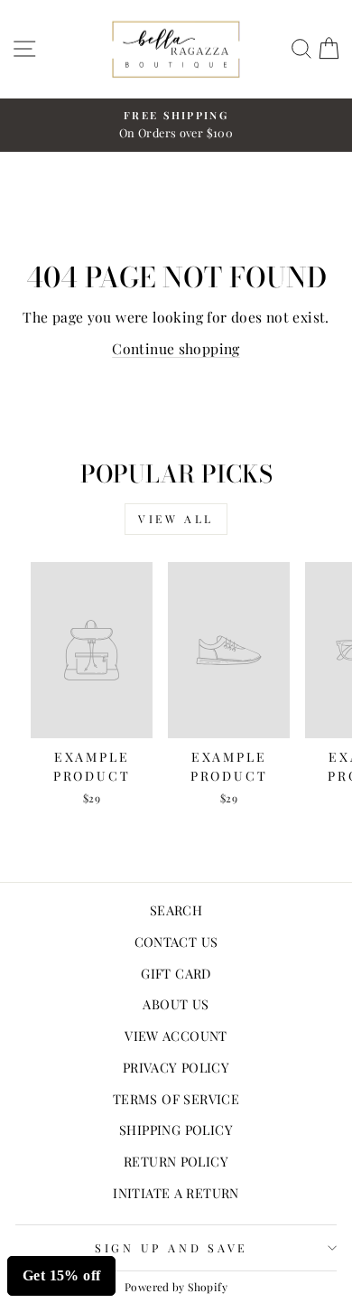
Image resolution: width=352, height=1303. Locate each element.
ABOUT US (175, 1004)
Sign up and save (171, 1247)
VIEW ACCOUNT (176, 1035)
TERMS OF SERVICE (176, 1099)
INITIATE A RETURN (176, 1193)
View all (176, 518)
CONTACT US (176, 942)
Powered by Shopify (176, 1287)
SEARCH (176, 910)
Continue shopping (176, 348)
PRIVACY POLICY (176, 1067)
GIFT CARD (176, 973)
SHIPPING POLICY (176, 1129)
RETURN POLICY (176, 1161)
